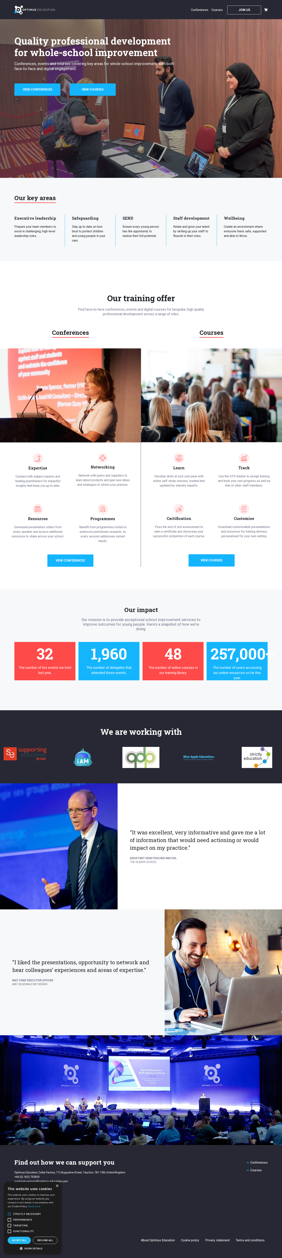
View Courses (93, 89)
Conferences (199, 10)
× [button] (57, 1186)
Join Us (244, 10)
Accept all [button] (19, 1240)
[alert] (32, 1218)
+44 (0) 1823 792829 (27, 1176)
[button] (33, 1248)
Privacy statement (217, 1240)
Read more (34, 1206)
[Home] (34, 10)
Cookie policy (190, 1240)
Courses (217, 10)
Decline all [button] (45, 1240)
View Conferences (37, 89)
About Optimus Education (158, 1240)
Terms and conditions (250, 1240)
